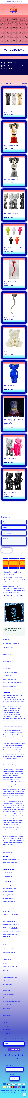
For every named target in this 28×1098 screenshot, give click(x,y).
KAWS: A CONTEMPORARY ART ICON (12, 683)
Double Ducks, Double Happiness (11, 1001)
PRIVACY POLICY (7, 668)
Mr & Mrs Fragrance (8, 984)
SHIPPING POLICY (7, 661)
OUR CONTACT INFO (8, 647)
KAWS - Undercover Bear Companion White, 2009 (13, 350)
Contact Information (8, 998)
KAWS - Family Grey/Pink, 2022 (11, 458)
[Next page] (18, 505)
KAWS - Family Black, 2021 (10, 492)
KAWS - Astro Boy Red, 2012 (11, 145)
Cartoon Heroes (7, 959)
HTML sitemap (6, 1033)
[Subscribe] (22, 1043)
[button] (3, 9)
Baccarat (5, 970)
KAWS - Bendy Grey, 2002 (10, 316)
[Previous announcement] (3, 1)
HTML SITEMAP (7, 676)
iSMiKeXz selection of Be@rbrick (11, 977)
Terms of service (14, 1092)
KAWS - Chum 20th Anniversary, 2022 (13, 247)
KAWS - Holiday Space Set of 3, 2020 (13, 111)
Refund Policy (6, 1012)
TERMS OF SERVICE (8, 658)
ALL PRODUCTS (7, 654)
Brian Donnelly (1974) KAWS (10, 966)
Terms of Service (7, 1005)
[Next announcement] (25, 1)
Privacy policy (7, 1092)
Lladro (5, 974)
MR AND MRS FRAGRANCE (9, 679)
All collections (7, 1030)
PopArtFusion (7, 1090)
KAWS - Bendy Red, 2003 (10, 281)
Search (5, 1022)
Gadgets (5, 963)
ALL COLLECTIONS (7, 651)
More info (14, 633)
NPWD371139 (20, 838)
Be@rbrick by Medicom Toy (10, 952)
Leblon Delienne (7, 981)
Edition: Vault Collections (9, 949)
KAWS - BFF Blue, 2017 (9, 385)
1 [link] (9, 505)
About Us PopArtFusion (9, 994)
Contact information (14, 1095)
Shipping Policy (7, 1008)
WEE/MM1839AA (13, 786)
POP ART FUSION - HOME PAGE (11, 644)
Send (6, 550)
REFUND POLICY (7, 665)
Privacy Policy (6, 1015)
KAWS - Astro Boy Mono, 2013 (11, 179)
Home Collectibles (8, 956)
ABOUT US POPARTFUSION (10, 672)
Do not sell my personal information (12, 1019)
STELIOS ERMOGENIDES (9, 686)
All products (6, 1026)
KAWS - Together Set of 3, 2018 (12, 213)
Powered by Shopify (15, 1090)
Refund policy (24, 1090)
